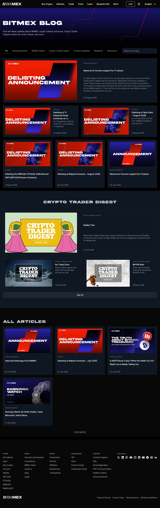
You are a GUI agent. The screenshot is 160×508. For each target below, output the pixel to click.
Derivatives (8, 457)
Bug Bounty (55, 469)
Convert (6, 469)
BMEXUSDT (8, 488)
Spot (5, 461)
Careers (28, 469)
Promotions (55, 457)
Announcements (100, 477)
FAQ (94, 461)
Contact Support (100, 457)
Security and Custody (34, 457)
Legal (27, 477)
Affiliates (53, 465)
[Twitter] (118, 457)
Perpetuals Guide (79, 469)
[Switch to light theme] (138, 3)
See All (80, 295)
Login (130, 4)
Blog (27, 473)
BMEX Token (30, 465)
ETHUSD (7, 480)
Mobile (6, 473)
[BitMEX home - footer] (12, 497)
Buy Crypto (8, 465)
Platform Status (100, 473)
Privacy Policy (118, 498)
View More (80, 432)
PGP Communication (102, 469)
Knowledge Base (100, 465)
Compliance (30, 461)
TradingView (55, 473)
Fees (73, 461)
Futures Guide (77, 465)
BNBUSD (7, 484)
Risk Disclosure (132, 498)
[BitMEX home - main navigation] (11, 4)
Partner (53, 461)
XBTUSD (7, 477)
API (72, 457)
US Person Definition (148, 498)
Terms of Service (104, 498)
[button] (6, 51)
